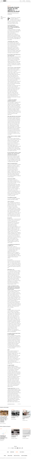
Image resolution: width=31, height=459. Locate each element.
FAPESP (5, 455)
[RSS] (20, 448)
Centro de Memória (24, 455)
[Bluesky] (12, 448)
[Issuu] (22, 448)
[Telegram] (15, 448)
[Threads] (14, 448)
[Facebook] (8, 448)
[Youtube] (17, 448)
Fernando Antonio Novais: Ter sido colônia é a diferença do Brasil (13, 9)
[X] (9, 448)
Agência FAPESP (10, 455)
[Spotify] (19, 448)
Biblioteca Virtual (17, 455)
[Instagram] (11, 448)
